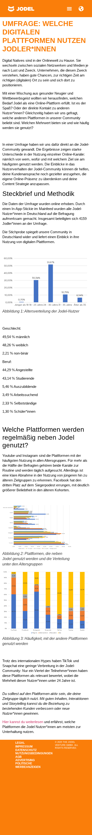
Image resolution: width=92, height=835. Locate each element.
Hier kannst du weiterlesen (22, 722)
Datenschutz (26, 750)
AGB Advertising (25, 758)
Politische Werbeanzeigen (27, 765)
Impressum (24, 746)
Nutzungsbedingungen (27, 753)
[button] (69, 8)
